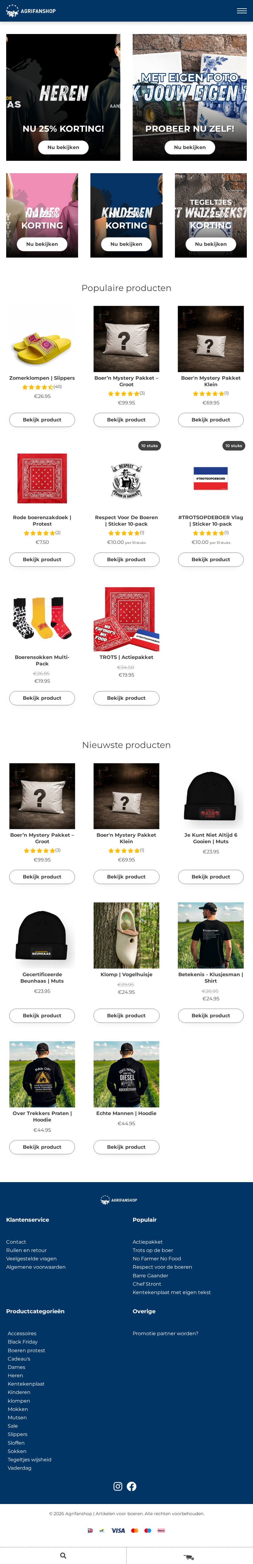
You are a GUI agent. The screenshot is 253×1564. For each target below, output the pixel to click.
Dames (16, 1367)
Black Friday (23, 1342)
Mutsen (17, 1418)
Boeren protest (26, 1350)
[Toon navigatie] (242, 10)
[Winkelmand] (189, 1555)
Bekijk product (42, 420)
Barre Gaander (150, 1276)
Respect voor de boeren (162, 1267)
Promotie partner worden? (165, 1333)
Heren (15, 1375)
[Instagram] (118, 1486)
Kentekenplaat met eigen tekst (172, 1292)
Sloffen (16, 1443)
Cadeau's (19, 1359)
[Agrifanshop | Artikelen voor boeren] (31, 11)
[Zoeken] (63, 1555)
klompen (19, 1401)
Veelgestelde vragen (31, 1259)
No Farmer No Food (157, 1259)
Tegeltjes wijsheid (30, 1460)
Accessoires (22, 1333)
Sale (13, 1426)
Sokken (17, 1451)
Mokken (18, 1409)
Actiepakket (148, 1242)
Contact (16, 1242)
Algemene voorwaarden (36, 1267)
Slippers (17, 1434)
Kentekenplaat (26, 1384)
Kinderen (19, 1392)
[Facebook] (131, 1486)
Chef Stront (147, 1284)
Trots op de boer (153, 1250)
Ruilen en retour (26, 1250)
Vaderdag (19, 1468)
